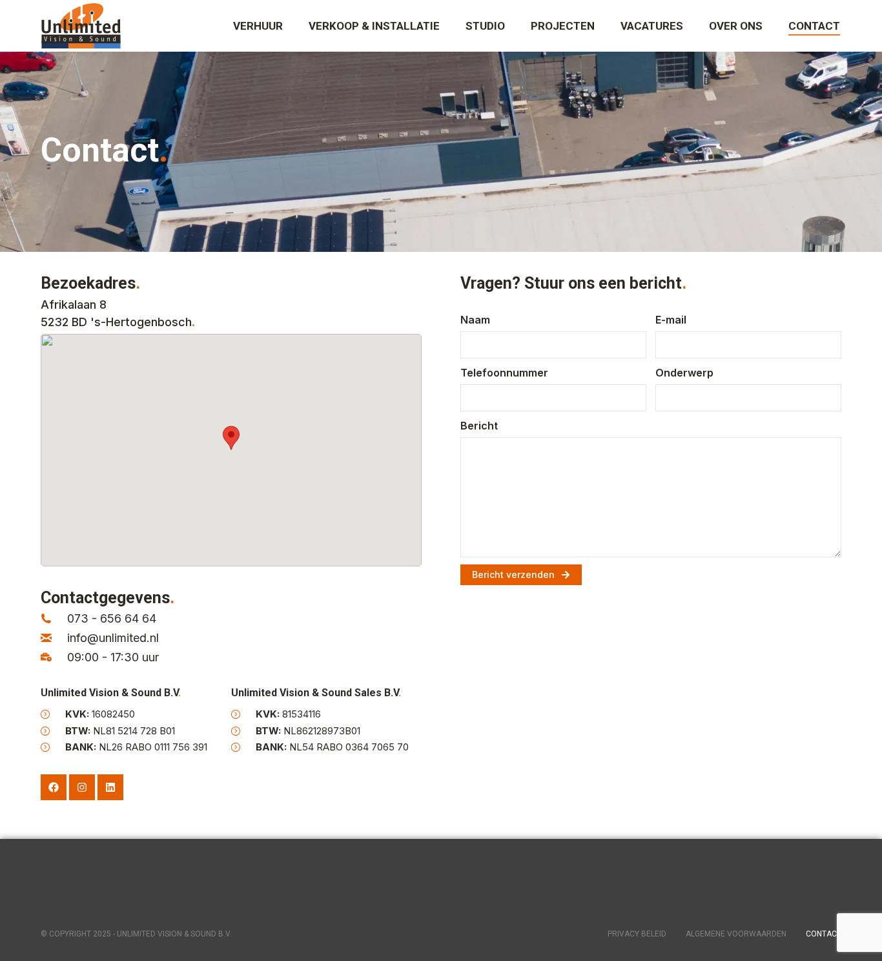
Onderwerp (684, 372)
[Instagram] (82, 787)
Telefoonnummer (504, 372)
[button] (231, 438)
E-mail (670, 319)
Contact (823, 933)
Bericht (479, 425)
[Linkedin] (110, 787)
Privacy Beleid (637, 933)
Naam (475, 319)
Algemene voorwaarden (736, 933)
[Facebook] (54, 787)
